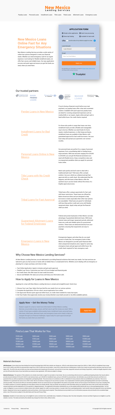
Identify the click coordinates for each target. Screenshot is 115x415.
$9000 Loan (69, 344)
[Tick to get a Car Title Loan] (95, 41)
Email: (64, 53)
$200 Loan (35, 336)
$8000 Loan (53, 344)
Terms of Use (92, 68)
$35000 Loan (87, 346)
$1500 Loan (19, 341)
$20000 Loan (36, 346)
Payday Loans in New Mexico (37, 111)
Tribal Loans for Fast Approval (38, 199)
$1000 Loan (86, 338)
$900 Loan (69, 338)
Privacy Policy (85, 68)
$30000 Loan (70, 346)
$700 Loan (35, 338)
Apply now (79, 63)
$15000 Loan (20, 346)
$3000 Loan (53, 341)
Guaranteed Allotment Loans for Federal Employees (37, 222)
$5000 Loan (86, 341)
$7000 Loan (36, 344)
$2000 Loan (36, 341)
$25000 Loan (53, 346)
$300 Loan (52, 336)
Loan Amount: (66, 46)
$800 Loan (52, 338)
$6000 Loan (19, 344)
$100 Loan (19, 336)
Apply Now (88, 311)
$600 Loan (19, 338)
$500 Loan (86, 336)
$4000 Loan (69, 341)
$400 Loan (69, 336)
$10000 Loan (87, 344)
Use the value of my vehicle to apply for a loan (80, 40)
